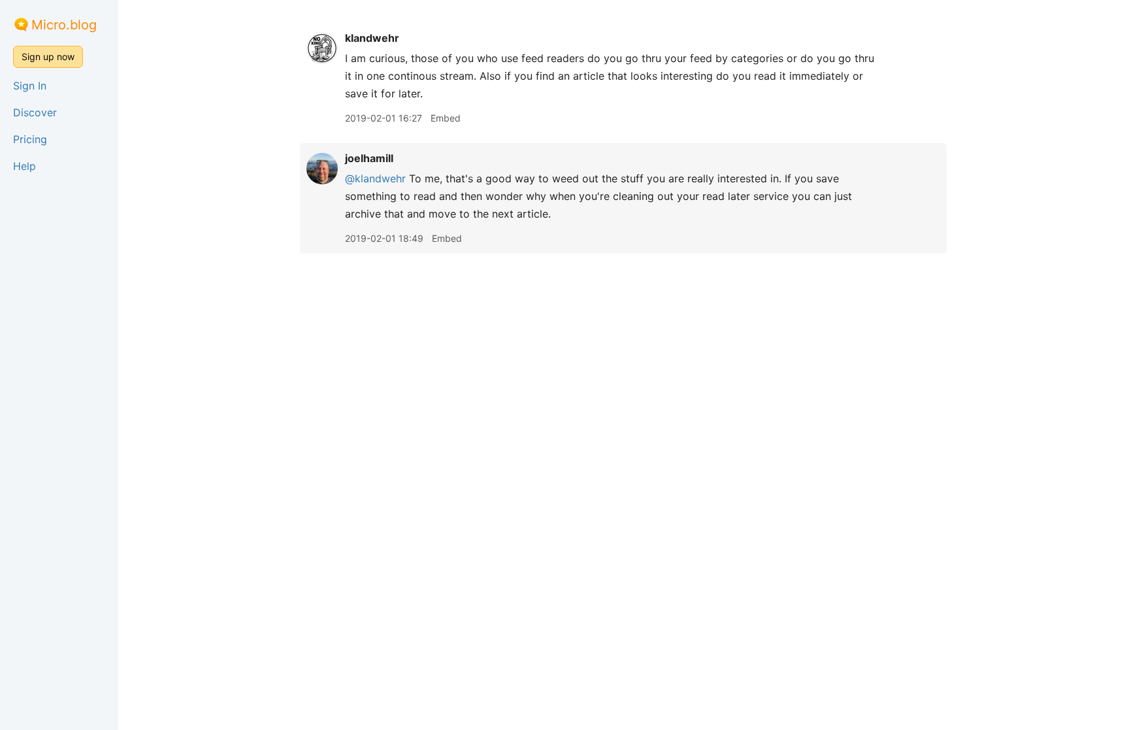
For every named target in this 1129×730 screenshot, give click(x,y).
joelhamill (369, 158)
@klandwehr (375, 178)
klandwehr (372, 37)
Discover (35, 112)
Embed (446, 118)
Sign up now (48, 56)
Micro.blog (64, 25)
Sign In (29, 85)
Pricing (30, 139)
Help (24, 166)
